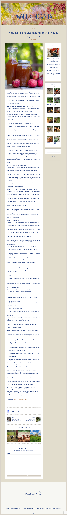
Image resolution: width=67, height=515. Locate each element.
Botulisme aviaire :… (49, 105)
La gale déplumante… (56, 143)
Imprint (43, 504)
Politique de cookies (20, 504)
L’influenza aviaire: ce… (50, 133)
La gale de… (49, 142)
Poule (33, 28)
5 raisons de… (49, 94)
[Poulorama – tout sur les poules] (33, 14)
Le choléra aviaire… (55, 105)
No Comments (33, 39)
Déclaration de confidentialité (33, 504)
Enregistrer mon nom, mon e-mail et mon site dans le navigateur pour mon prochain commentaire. (23, 472)
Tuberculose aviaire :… (57, 115)
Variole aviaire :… (50, 123)
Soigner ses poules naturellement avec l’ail (16, 420)
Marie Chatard (15, 411)
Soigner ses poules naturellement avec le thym (30, 420)
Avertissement (49, 504)
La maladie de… (56, 123)
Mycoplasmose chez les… (49, 115)
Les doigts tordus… (55, 95)
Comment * (9, 453)
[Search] (58, 151)
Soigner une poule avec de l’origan (20, 399)
